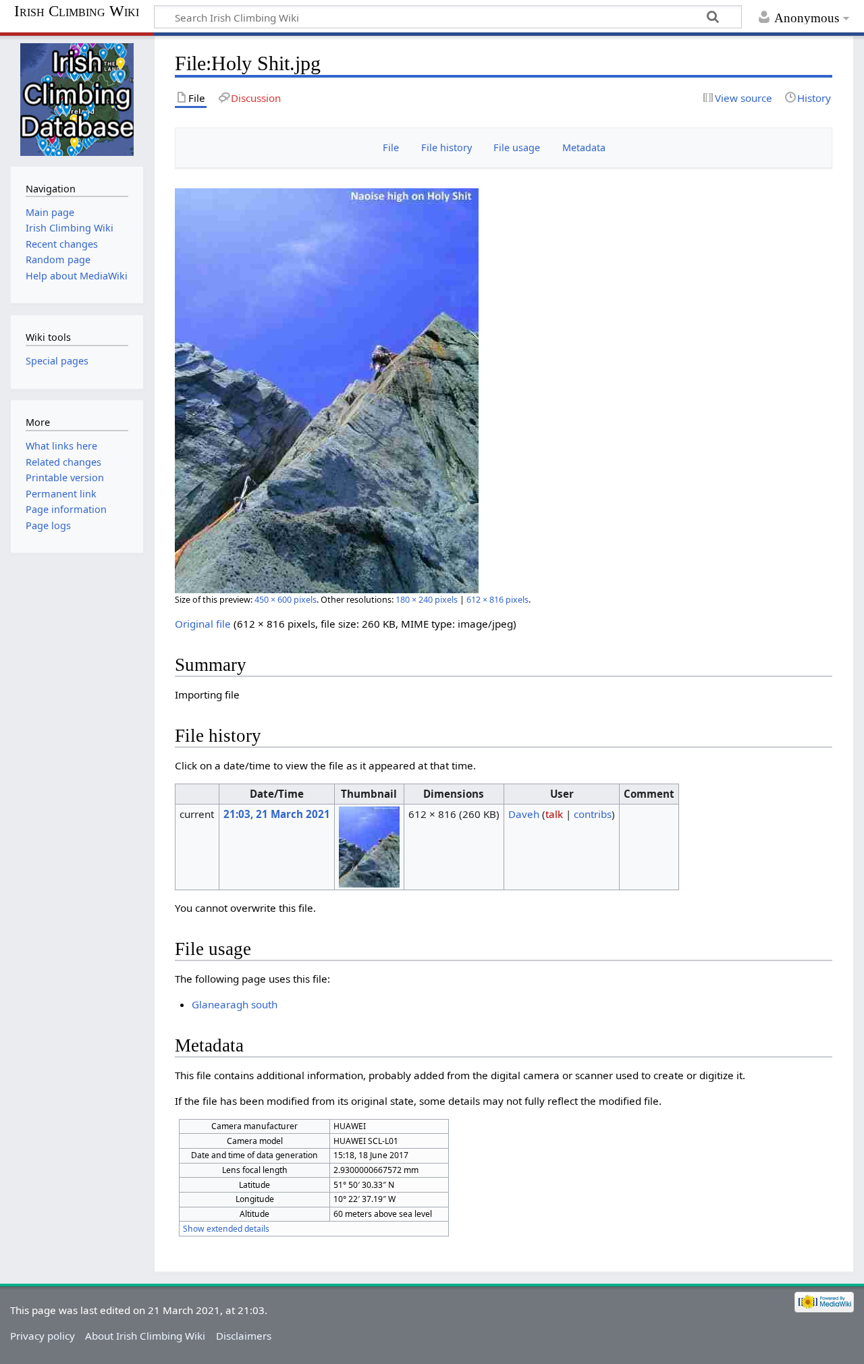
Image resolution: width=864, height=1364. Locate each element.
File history (446, 147)
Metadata (583, 147)
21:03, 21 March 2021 (276, 814)
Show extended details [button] (226, 1228)
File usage (516, 147)
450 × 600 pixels (285, 599)
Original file (203, 623)
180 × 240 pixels (427, 599)
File (391, 147)
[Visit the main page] (76, 99)
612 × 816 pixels (497, 599)
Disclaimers (243, 1335)
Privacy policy (42, 1335)
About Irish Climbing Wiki (145, 1335)
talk (554, 814)
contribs (593, 814)
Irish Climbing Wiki (76, 11)
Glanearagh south (234, 1004)
